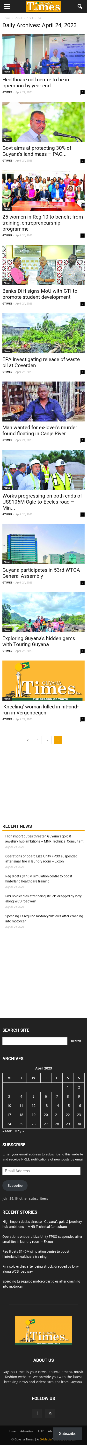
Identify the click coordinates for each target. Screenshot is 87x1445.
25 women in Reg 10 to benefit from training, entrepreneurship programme (42, 223)
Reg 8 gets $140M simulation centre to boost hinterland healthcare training (38, 878)
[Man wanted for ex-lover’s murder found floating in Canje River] (43, 401)
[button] (80, 6)
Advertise (26, 1431)
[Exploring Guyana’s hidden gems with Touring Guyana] (43, 612)
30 (79, 1123)
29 (68, 1123)
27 (46, 1123)
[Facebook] (37, 1413)
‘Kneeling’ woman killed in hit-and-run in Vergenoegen (40, 710)
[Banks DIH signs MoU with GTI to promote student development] (43, 265)
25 (21, 1123)
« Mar (7, 1131)
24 (9, 1123)
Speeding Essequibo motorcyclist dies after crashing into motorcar (44, 918)
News (7, 71)
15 (68, 1105)
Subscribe (15, 1185)
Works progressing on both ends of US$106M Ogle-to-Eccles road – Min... (42, 502)
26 (34, 1123)
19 (34, 1114)
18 (21, 1114)
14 (57, 1105)
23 (79, 1114)
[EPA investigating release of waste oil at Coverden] (43, 333)
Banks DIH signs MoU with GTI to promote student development (39, 294)
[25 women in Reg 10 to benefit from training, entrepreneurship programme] (43, 190)
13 (46, 1105)
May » (19, 1131)
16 (79, 1105)
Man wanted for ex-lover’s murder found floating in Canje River (39, 430)
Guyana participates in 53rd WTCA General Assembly (41, 573)
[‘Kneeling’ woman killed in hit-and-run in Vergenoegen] (43, 681)
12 (34, 1105)
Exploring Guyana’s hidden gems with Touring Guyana (38, 641)
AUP (41, 1431)
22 (68, 1114)
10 (9, 1105)
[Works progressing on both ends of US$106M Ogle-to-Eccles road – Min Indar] (43, 470)
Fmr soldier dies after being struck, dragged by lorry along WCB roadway (43, 898)
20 (46, 1114)
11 (21, 1105)
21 (57, 1114)
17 (9, 1114)
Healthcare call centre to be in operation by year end (35, 83)
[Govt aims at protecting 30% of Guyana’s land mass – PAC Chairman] (43, 122)
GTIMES (7, 92)
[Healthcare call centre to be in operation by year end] (43, 54)
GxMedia (46, 1439)
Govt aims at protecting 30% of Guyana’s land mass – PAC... (36, 151)
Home (11, 1431)
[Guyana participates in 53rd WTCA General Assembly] (43, 544)
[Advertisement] (38, 783)
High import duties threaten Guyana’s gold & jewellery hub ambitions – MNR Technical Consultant (44, 838)
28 (57, 1123)
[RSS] (50, 1413)
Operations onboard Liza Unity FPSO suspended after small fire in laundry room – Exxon (41, 858)
